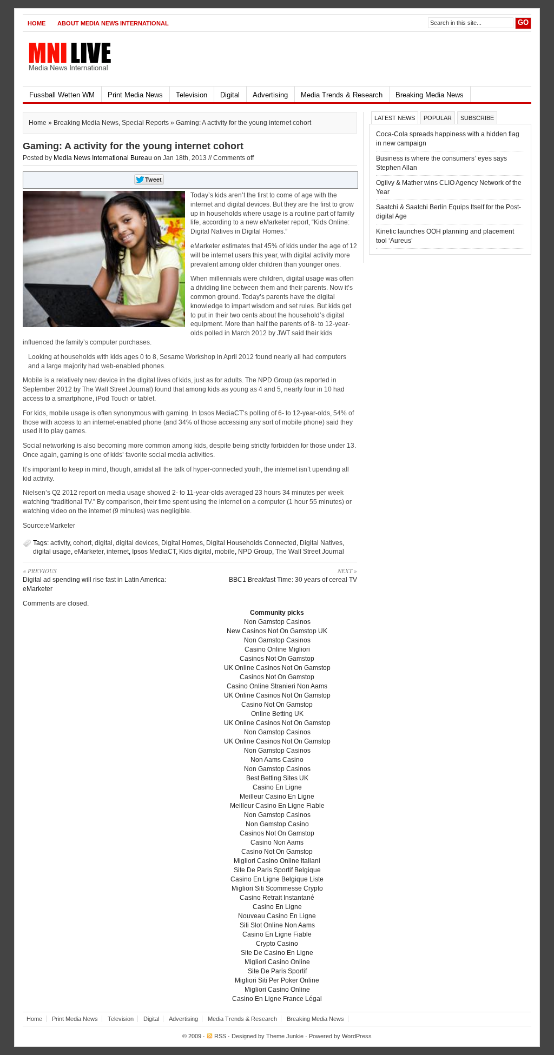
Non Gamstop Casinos (277, 622)
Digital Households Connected (251, 543)
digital (104, 543)
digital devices (137, 543)
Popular (438, 118)
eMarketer (88, 551)
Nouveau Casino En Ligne (277, 916)
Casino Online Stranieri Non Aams (277, 686)
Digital (230, 95)
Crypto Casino (277, 943)
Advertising (270, 95)
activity (60, 543)
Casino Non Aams (277, 842)
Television (191, 95)
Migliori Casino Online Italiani (277, 861)
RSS (220, 1036)
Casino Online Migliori (277, 649)
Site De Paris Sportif (277, 971)
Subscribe (477, 118)
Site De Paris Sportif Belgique (277, 870)
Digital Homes (182, 543)
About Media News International (113, 23)
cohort (82, 543)
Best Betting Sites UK (277, 778)
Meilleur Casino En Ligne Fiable (277, 806)
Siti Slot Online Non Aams (277, 925)
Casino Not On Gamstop (277, 704)
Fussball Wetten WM (62, 95)
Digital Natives (321, 543)
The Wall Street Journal (309, 551)
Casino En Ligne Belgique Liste (277, 879)
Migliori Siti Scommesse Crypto (277, 888)
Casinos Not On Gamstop (277, 658)
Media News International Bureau (103, 158)
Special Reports (145, 123)
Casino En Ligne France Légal (277, 999)
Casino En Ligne (277, 787)
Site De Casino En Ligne (277, 953)
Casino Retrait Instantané (277, 897)
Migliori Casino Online (277, 962)
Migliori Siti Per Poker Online (277, 980)
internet (118, 551)
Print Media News (135, 95)
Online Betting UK (277, 714)
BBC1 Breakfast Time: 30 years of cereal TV (293, 575)
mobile (225, 551)
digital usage (52, 551)
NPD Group (255, 551)
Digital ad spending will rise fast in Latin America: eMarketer (94, 580)
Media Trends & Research (341, 95)
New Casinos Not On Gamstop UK (277, 631)
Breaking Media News (429, 95)
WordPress (357, 1036)
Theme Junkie (285, 1036)
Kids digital (195, 551)
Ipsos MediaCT (154, 551)
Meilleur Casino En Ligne (277, 796)
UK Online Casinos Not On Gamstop (277, 668)
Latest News (394, 118)
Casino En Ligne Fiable (277, 934)
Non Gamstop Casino (277, 824)
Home (36, 23)
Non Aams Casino (277, 760)
